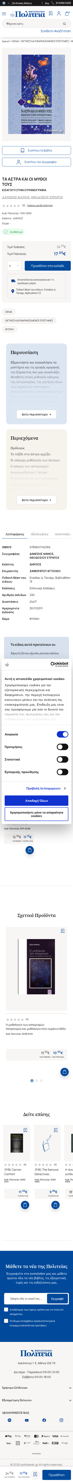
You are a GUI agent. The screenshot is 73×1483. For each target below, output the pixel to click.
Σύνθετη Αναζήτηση (56, 31)
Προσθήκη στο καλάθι (47, 266)
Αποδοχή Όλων (36, 800)
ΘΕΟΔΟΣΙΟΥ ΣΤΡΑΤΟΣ (47, 197)
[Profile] (59, 14)
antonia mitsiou (49, 653)
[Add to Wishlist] (35, 1475)
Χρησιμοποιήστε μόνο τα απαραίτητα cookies (36, 814)
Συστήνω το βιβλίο (40, 150)
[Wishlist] (51, 14)
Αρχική (6, 41)
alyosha (34, 653)
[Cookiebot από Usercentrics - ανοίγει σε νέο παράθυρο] (51, 664)
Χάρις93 (15, 653)
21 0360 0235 (63, 3)
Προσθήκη (57, 1475)
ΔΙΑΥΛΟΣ (18, 218)
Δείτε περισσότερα (36, 414)
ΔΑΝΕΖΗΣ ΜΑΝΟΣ (15, 197)
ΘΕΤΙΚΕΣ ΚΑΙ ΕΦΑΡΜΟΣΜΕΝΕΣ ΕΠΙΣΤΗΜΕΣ (45, 41)
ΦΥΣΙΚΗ (9, 329)
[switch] (62, 747)
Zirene (25, 653)
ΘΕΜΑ (15, 41)
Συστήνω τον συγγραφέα (40, 162)
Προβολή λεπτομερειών (43, 788)
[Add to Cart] (30, 850)
